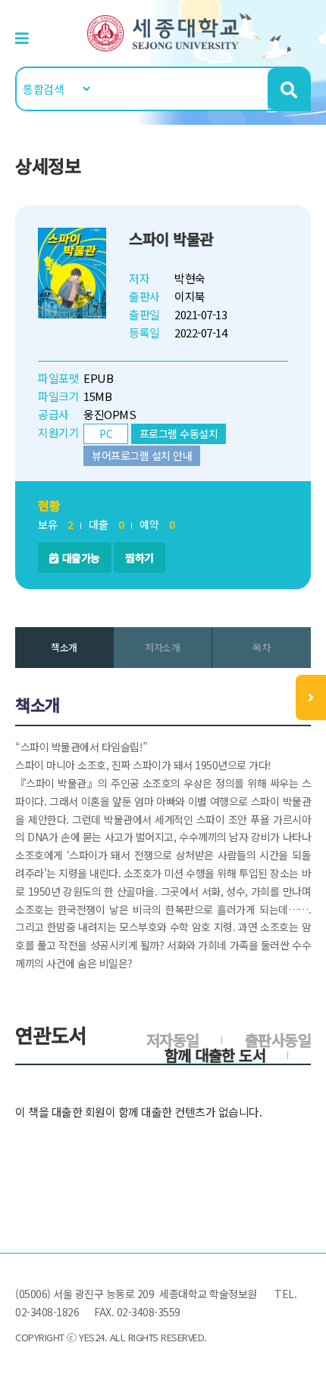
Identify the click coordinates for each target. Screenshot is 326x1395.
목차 (261, 647)
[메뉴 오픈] (311, 697)
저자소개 (162, 647)
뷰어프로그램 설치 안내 (142, 455)
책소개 (64, 647)
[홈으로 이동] (163, 31)
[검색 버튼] (288, 89)
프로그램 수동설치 (178, 433)
